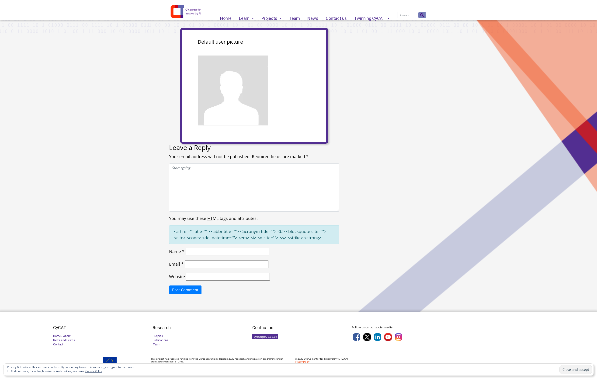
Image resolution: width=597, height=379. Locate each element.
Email (176, 264)
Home (226, 17)
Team (294, 17)
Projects (269, 17)
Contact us (336, 17)
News (312, 17)
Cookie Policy (93, 371)
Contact (58, 344)
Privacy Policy (302, 362)
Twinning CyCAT (370, 17)
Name (176, 251)
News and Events (64, 340)
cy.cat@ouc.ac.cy (265, 336)
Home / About (62, 336)
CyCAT (345, 358)
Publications (160, 340)
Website (177, 276)
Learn (244, 17)
